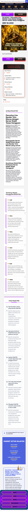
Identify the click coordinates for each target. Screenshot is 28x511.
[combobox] (12, 1)
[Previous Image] (2, 37)
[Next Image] (25, 37)
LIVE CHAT (15, 507)
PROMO (14, 491)
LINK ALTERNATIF (14, 503)
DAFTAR (20, 14)
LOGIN (7, 14)
